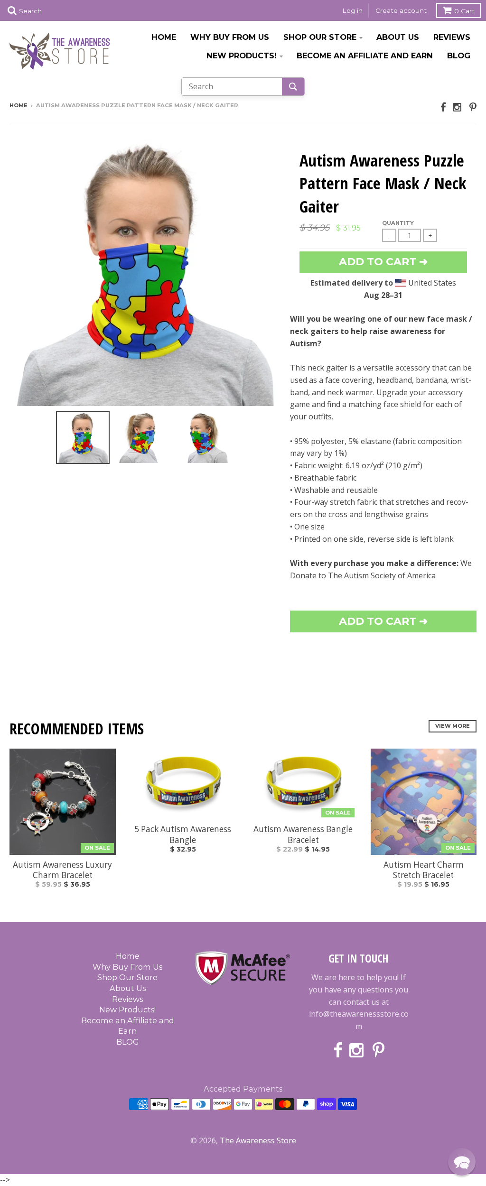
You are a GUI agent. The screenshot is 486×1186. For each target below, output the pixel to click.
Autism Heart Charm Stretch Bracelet (423, 870)
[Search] (293, 86)
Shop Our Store (319, 37)
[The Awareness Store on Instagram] (458, 107)
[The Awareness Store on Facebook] (443, 107)
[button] (462, 1162)
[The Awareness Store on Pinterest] (473, 107)
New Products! (241, 55)
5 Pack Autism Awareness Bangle (182, 834)
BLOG (458, 55)
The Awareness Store (258, 1140)
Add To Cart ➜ (383, 621)
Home (163, 37)
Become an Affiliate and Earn (365, 55)
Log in (352, 10)
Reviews (451, 37)
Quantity (398, 223)
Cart (464, 11)
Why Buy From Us (229, 37)
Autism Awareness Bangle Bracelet (303, 834)
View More (452, 726)
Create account (401, 10)
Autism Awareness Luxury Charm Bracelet (62, 870)
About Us (397, 37)
